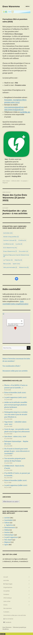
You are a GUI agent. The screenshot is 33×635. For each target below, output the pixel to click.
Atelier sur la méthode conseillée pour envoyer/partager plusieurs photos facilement (15, 404)
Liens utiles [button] (6, 601)
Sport (16, 264)
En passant (24, 181)
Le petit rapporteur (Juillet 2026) (15, 485)
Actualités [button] (6, 591)
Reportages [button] (8, 584)
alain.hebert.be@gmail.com (14, 109)
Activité (7, 518)
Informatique (9, 535)
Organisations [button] (7, 587)
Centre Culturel (9, 240)
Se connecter (9, 619)
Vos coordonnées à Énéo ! (11, 366)
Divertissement (9, 527)
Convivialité (8, 520)
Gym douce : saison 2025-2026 (15, 436)
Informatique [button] (7, 598)
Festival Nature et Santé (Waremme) (16, 255)
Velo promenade (10, 267)
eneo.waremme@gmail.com (14, 107)
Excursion (23, 251)
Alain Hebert (6, 181)
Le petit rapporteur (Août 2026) (15, 397)
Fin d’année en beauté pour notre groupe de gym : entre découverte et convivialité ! (17, 451)
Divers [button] (5, 605)
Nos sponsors (7, 608)
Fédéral (7, 530)
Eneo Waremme (11, 6)
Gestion (7, 532)
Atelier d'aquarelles (11, 237)
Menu (27, 6)
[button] (15, 328)
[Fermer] (21, 321)
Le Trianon (8, 260)
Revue (7, 264)
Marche (18, 260)
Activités (7, 233)
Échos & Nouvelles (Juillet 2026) (15, 480)
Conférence (8, 244)
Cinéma (22, 240)
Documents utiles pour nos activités (15, 371)
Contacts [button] (6, 594)
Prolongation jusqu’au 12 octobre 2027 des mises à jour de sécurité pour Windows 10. (15, 414)
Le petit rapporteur (11, 537)
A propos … (6, 612)
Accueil (5, 577)
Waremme (24, 267)
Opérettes (9, 525)
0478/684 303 (25, 112)
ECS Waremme (10, 247)
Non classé (8, 540)
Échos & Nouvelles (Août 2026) (15, 392)
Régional (5, 182)
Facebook (8, 622)
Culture (6, 522)
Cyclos (19, 244)
